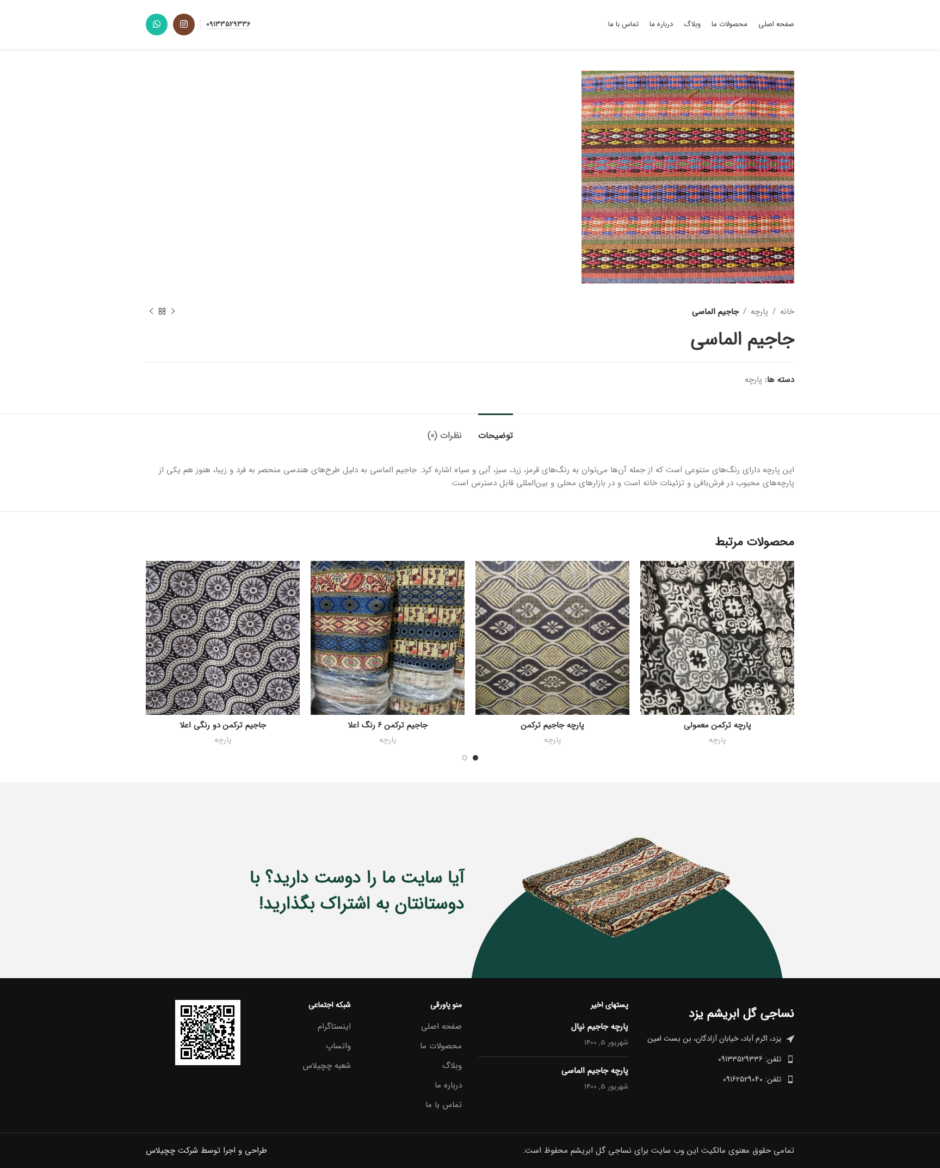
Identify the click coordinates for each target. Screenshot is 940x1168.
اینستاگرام (334, 1027)
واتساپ (338, 1046)
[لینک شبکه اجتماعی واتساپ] (157, 24)
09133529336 (228, 25)
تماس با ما (443, 1105)
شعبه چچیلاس (326, 1066)
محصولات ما (441, 1046)
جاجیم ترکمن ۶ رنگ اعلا (388, 725)
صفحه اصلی (441, 1027)
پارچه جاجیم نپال (599, 1026)
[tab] (495, 430)
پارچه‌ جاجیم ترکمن (552, 725)
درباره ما (448, 1085)
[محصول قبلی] (173, 311)
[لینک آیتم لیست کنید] (720, 1059)
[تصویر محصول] (717, 638)
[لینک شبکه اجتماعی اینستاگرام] (184, 24)
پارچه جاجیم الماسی (594, 1070)
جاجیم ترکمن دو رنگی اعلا (223, 725)
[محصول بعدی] (151, 311)
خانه (787, 311)
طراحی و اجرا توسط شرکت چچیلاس (206, 1150)
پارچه (759, 311)
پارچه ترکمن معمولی (717, 725)
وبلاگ (452, 1066)
